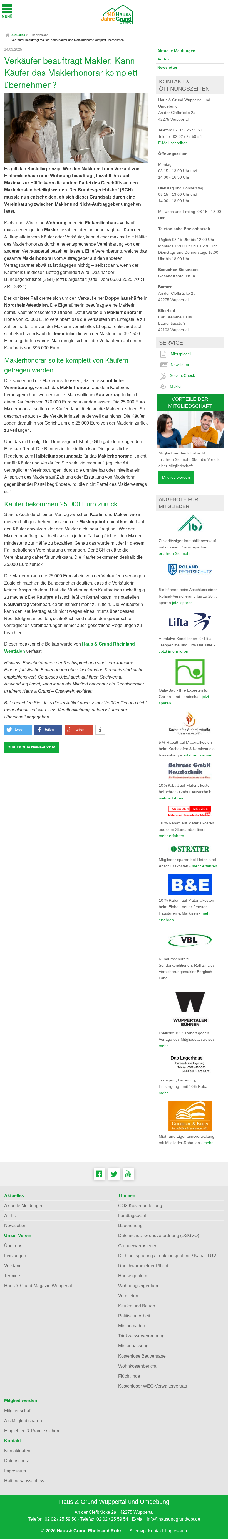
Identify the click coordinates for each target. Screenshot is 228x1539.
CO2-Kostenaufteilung (140, 1205)
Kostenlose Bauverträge (142, 1356)
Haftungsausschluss (24, 1481)
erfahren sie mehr (199, 755)
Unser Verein (17, 1235)
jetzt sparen (182, 602)
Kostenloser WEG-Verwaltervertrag (152, 1386)
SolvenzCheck (182, 375)
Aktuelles (18, 35)
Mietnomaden (131, 1326)
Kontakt (12, 1440)
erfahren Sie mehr (175, 553)
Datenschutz (16, 1460)
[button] (18, 730)
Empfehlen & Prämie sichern (32, 1430)
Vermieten (128, 1295)
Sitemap (137, 1530)
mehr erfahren (171, 798)
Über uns (13, 1245)
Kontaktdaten (17, 1450)
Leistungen (15, 1255)
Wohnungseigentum (138, 1285)
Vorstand (13, 1265)
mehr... (210, 1143)
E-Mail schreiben (173, 143)
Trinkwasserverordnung (141, 1336)
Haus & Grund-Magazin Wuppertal (38, 1285)
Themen (126, 1195)
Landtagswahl (132, 1215)
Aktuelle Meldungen (176, 51)
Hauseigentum (132, 1275)
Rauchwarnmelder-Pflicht (143, 1265)
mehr (163, 1045)
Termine (12, 1275)
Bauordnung (130, 1225)
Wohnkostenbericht (137, 1366)
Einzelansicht (39, 35)
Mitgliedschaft (17, 1410)
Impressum (15, 1471)
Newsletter (167, 67)
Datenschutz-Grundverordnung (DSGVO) (158, 1235)
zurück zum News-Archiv (31, 747)
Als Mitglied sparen (23, 1420)
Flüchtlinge (129, 1376)
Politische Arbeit (134, 1316)
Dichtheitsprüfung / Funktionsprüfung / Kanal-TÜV (167, 1255)
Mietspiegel (181, 354)
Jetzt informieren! (174, 651)
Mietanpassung (133, 1346)
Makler (176, 386)
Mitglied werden (176, 477)
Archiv (163, 59)
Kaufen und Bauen (136, 1306)
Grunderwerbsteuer (137, 1245)
